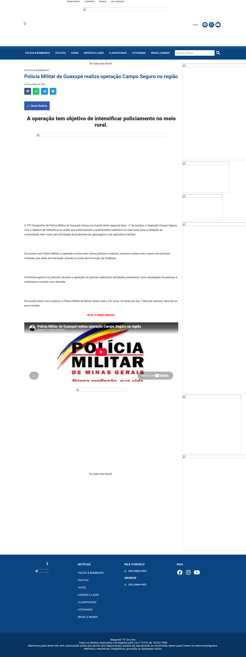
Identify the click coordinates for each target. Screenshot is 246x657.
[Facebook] (205, 24)
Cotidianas (139, 53)
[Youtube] (218, 24)
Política (60, 53)
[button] (27, 91)
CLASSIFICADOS (118, 53)
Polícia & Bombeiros (37, 53)
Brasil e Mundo (160, 53)
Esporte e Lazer (94, 53)
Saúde (74, 53)
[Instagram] (211, 24)
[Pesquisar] (218, 53)
